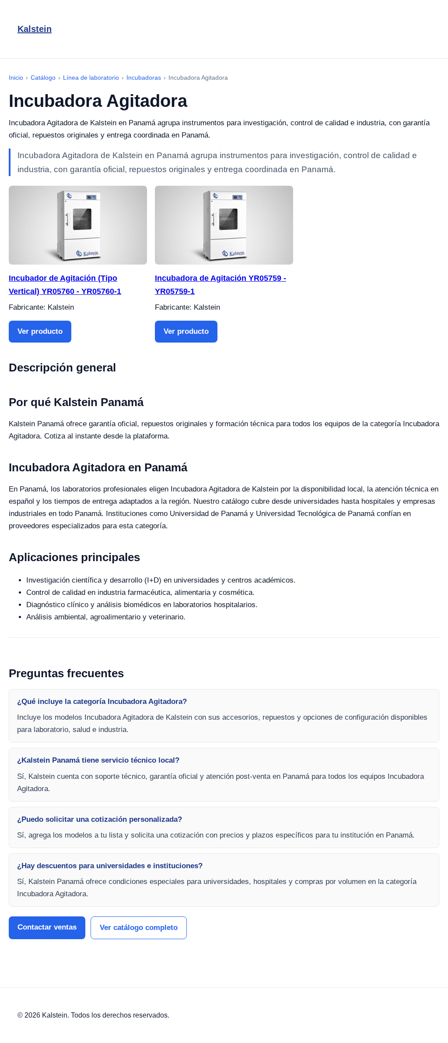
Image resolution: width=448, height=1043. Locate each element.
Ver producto (40, 331)
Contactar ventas (47, 927)
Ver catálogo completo (139, 927)
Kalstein (35, 29)
